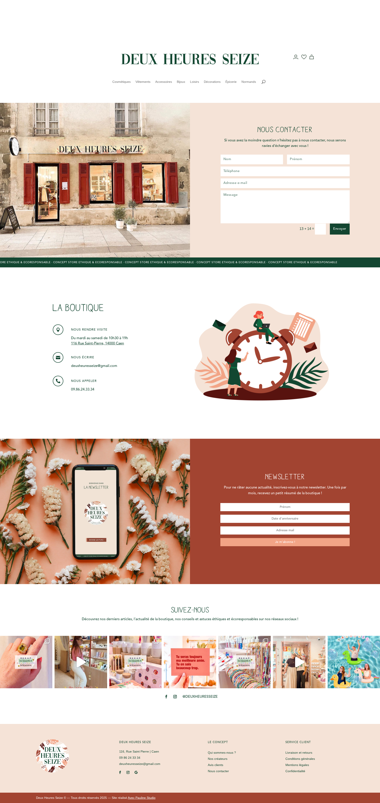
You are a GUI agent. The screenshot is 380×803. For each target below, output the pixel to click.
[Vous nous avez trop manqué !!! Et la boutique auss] (81, 662)
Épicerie (231, 81)
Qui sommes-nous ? (222, 752)
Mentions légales (297, 765)
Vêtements (142, 81)
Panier (312, 61)
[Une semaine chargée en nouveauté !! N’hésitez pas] (244, 662)
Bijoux (181, 81)
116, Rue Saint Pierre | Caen (139, 751)
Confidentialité (295, 771)
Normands (248, 81)
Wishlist (304, 61)
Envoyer (339, 229)
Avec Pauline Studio (141, 797)
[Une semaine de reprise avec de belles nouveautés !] (26, 662)
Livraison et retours (298, 752)
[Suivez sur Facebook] (74, 57)
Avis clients (215, 765)
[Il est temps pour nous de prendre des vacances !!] (354, 662)
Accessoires (163, 81)
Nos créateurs (217, 758)
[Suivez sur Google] (136, 772)
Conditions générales (300, 758)
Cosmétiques (121, 81)
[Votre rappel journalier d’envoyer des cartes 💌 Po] (190, 662)
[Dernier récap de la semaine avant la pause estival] (135, 662)
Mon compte (296, 61)
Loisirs (194, 81)
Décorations (212, 81)
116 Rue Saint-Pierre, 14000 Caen (97, 343)
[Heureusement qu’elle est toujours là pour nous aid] (299, 662)
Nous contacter (218, 771)
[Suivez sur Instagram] (83, 57)
